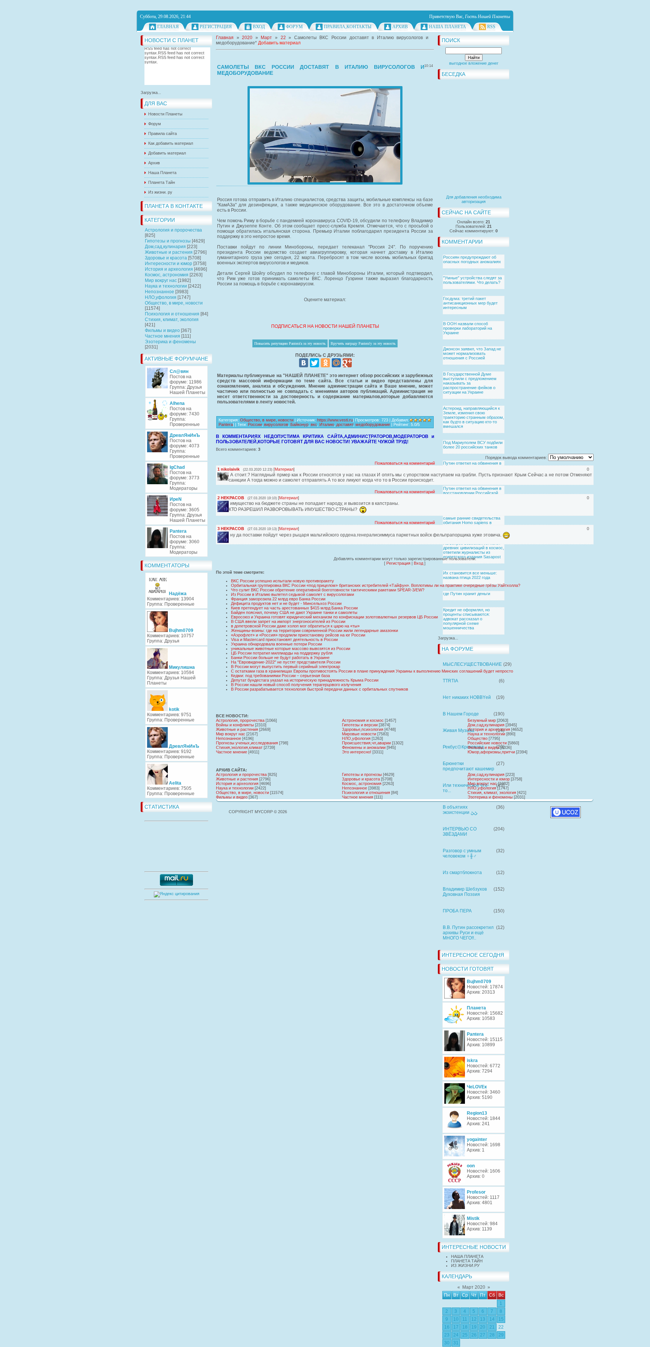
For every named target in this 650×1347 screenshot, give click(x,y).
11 (464, 1319)
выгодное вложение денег (473, 63)
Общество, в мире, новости (174, 303)
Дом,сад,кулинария (165, 246)
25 (465, 1335)
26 (474, 1335)
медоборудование (372, 424)
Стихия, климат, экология (172, 319)
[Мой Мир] (336, 362)
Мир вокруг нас (161, 280)
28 (492, 1335)
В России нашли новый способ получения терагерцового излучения (296, 684)
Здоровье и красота (166, 258)
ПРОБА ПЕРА (457, 911)
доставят (344, 424)
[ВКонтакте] (303, 362)
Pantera (226, 424)
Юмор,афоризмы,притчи (491, 752)
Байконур (299, 424)
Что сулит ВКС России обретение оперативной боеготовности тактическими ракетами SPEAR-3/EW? (327, 590)
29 (501, 1335)
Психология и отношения (172, 314)
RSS (491, 26)
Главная (168, 26)
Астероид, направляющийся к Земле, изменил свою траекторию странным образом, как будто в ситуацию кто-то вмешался (473, 417)
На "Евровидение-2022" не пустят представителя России (285, 662)
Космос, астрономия (166, 274)
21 (492, 1327)
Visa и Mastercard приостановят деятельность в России (284, 639)
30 (447, 1342)
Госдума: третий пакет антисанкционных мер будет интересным (470, 303)
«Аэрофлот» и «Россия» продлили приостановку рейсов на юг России (298, 635)
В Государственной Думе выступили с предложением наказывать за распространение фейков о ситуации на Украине (470, 383)
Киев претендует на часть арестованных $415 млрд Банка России (294, 608)
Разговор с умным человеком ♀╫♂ (462, 853)
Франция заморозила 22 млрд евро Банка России (278, 599)
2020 (247, 37)
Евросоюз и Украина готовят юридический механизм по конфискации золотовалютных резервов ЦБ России (334, 617)
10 (456, 1319)
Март (266, 37)
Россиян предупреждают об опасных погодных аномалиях (472, 259)
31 (456, 1342)
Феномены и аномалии (364, 747)
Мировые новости (359, 734)
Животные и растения (169, 252)
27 (482, 1335)
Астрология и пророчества (173, 230)
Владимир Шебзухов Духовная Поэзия (465, 891)
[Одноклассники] (325, 362)
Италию (326, 424)
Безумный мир (482, 720)
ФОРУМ (294, 26)
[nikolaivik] (229, 474)
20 (482, 1327)
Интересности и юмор (168, 263)
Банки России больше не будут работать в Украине (280, 657)
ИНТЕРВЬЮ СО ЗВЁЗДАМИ (460, 831)
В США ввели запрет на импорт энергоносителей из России (288, 621)
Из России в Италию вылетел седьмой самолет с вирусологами (292, 594)
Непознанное (159, 291)
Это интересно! (356, 752)
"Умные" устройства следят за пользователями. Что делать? (472, 280)
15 (501, 1319)
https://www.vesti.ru (335, 420)
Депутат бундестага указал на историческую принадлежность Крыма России (304, 680)
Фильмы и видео (162, 330)
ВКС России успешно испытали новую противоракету (282, 581)
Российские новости (487, 743)
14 (492, 1319)
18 (465, 1327)
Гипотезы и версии (360, 725)
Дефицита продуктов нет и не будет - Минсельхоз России (286, 603)
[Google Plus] (347, 362)
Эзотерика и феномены (170, 341)
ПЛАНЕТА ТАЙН (467, 1261)
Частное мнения (162, 336)
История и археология (169, 269)
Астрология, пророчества (240, 720)
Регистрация (216, 26)
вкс (314, 424)
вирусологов (276, 424)
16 (447, 1327)
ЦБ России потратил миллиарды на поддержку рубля (282, 653)
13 (482, 1319)
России (255, 424)
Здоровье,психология (362, 729)
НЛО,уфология (160, 297)
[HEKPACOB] (229, 503)
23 (447, 1335)
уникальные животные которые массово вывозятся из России (290, 648)
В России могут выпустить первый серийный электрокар (285, 666)
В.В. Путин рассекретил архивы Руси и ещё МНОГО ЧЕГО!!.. (468, 933)
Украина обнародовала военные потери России (276, 644)
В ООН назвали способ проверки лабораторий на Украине (467, 328)
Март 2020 (473, 1287)
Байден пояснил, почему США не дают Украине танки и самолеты (294, 612)
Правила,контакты (347, 26)
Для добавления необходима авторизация (473, 199)
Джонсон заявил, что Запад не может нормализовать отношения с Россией (472, 353)
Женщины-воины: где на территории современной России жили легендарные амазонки (314, 630)
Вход (259, 26)
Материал (284, 469)
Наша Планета (447, 26)
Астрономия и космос (363, 720)
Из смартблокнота (462, 872)
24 (456, 1335)
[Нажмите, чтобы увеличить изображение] (325, 135)
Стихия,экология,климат (239, 747)
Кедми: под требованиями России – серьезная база (280, 675)
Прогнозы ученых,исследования (247, 743)
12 (474, 1319)
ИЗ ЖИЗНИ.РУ (465, 1265)
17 (456, 1327)
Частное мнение (231, 752)
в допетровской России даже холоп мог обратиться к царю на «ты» (295, 626)
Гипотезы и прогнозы (168, 241)
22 (501, 1327)
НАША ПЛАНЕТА (467, 1256)
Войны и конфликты (235, 725)
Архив (400, 26)
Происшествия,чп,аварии (366, 743)
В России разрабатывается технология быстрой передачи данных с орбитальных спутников (319, 689)
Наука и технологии (166, 286)
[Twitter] (314, 362)
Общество (477, 738)
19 (474, 1327)
